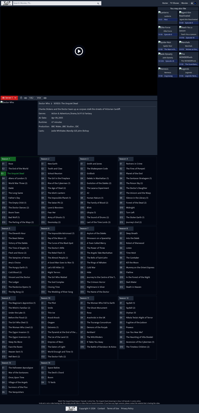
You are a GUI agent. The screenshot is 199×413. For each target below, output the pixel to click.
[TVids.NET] (6, 3)
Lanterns (167, 16)
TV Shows (174, 3)
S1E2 (31, 98)
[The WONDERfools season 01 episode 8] (188, 56)
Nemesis (167, 72)
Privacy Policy (127, 408)
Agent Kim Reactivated (189, 19)
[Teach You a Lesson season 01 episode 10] (188, 29)
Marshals (188, 46)
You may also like (178, 8)
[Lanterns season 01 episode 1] (168, 13)
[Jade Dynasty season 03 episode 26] (168, 54)
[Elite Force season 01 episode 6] (168, 27)
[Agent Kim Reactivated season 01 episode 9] (188, 14)
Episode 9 (189, 22)
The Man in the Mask (172, 49)
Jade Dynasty (168, 57)
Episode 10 (190, 37)
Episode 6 (168, 34)
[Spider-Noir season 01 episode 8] (168, 42)
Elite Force (168, 31)
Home (165, 3)
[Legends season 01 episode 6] (188, 69)
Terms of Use (113, 408)
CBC (77, 126)
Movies (184, 3)
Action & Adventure (60, 113)
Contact (101, 408)
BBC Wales (56, 126)
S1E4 (39, 98)
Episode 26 (170, 61)
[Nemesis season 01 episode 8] (168, 69)
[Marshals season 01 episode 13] (188, 42)
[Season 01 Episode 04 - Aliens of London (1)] (45, 98)
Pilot (166, 19)
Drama (73, 113)
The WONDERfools (188, 60)
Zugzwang (168, 75)
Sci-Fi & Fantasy (84, 113)
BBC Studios (68, 126)
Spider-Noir (167, 46)
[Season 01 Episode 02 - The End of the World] (25, 98)
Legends (188, 72)
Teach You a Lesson (188, 34)
